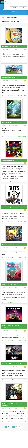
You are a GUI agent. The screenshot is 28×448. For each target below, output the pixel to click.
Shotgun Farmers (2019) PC (10, 77)
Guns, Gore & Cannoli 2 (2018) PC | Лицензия (12, 404)
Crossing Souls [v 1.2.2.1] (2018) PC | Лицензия (12, 327)
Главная (3, 21)
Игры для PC (10, 61)
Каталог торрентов (10, 21)
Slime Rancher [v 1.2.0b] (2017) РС (11, 284)
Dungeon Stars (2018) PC (9, 245)
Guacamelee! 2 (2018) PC (9, 160)
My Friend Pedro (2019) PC (9, 46)
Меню (3, 1)
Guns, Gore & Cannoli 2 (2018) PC (11, 364)
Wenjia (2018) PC (7, 122)
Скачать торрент (22, 60)
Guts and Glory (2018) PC (9, 207)
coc (7, 49)
